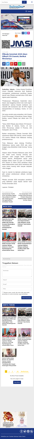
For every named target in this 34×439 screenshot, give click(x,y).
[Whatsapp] (19, 64)
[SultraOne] (17, 7)
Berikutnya (24, 371)
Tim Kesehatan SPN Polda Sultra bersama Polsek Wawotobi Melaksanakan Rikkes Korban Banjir (25, 196)
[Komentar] (23, 64)
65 (17, 371)
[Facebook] (23, 33)
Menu (30, 11)
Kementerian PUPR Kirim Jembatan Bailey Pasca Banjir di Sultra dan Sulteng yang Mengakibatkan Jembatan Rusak (9, 196)
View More (17, 382)
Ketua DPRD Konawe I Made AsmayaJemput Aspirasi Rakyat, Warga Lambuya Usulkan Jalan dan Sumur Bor (24, 341)
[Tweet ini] (8, 64)
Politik (13, 60)
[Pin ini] (15, 64)
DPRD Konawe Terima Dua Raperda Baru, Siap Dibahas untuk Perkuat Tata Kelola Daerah (25, 222)
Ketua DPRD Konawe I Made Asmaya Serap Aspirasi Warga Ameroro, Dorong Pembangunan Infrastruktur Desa (9, 341)
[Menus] (32, 2)
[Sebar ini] (4, 64)
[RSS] (16, 36)
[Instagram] (28, 33)
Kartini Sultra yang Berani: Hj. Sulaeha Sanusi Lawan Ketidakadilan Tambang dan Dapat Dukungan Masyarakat (9, 361)
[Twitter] (25, 33)
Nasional (9, 60)
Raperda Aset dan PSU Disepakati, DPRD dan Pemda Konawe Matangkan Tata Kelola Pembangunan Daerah (8, 224)
